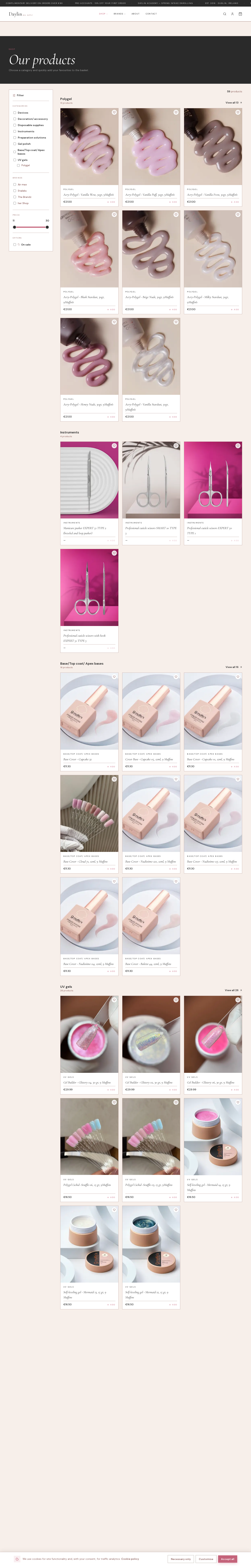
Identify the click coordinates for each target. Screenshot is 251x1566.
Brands (118, 13)
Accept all (227, 1559)
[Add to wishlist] (114, 112)
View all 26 (232, 990)
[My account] (232, 14)
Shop (102, 13)
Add (112, 202)
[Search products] (224, 14)
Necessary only (181, 1559)
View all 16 (232, 667)
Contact (151, 13)
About (136, 13)
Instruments (71, 523)
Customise (206, 1559)
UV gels (68, 1077)
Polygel (68, 189)
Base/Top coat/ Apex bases (81, 754)
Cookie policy (130, 1559)
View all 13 (232, 102)
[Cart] (240, 14)
